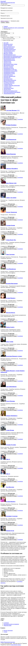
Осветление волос (8, 74)
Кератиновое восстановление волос (13, 56)
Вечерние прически (9, 48)
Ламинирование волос (9, 60)
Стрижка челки (7, 86)
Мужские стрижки (8, 66)
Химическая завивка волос (10, 90)
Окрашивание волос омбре (10, 70)
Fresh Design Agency (16, 644)
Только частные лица (7, 40)
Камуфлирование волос (10, 54)
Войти (2, 2)
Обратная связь (7, 625)
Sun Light (6, 42)
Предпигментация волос (10, 80)
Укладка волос (7, 89)
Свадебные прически (9, 82)
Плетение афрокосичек (9, 76)
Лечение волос (7, 61)
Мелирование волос (9, 65)
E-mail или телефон (5, 5)
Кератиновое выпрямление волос (12, 57)
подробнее (20, 119)
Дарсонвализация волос (10, 49)
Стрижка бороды (8, 84)
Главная (6, 26)
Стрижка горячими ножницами (12, 85)
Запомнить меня (15, 21)
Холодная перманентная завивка (12, 92)
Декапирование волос (9, 50)
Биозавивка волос (8, 44)
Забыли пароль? (5, 21)
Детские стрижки (8, 52)
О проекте (6, 622)
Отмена (3, 22)
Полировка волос (8, 78)
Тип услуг (3, 34)
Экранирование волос (9, 93)
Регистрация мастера (9, 2)
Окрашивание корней (9, 72)
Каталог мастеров (8, 630)
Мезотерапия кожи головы (10, 64)
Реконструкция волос (9, 81)
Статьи (5, 631)
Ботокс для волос (8, 45)
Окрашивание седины (9, 73)
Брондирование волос (9, 46)
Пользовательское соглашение (11, 624)
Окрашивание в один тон (10, 69)
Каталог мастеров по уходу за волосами (14, 27)
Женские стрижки (8, 53)
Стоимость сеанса (5, 37)
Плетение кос (7, 77)
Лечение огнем (7, 62)
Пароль (2, 13)
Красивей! (3, 1)
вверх (2, 618)
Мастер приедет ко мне (9, 38)
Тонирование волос (9, 88)
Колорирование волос (9, 58)
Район (2, 33)
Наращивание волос (9, 68)
